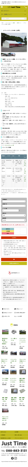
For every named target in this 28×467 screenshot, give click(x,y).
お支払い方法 (7, 316)
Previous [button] (3, 42)
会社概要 (16, 431)
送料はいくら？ (19, 308)
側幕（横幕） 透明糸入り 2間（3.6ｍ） (23, 380)
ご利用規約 (3, 435)
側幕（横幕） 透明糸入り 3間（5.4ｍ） (14, 399)
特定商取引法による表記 (6, 438)
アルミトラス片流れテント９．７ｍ (4, 361)
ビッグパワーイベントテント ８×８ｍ (13, 380)
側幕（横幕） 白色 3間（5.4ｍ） (22, 399)
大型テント (19, 22)
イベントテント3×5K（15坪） (13, 361)
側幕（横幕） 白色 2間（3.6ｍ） (5, 399)
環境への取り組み (18, 435)
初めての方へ (7, 308)
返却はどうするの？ (8, 312)
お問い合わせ (3, 431)
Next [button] (24, 42)
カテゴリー (6, 10)
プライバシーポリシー (19, 438)
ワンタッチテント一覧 (9, 145)
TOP (2, 22)
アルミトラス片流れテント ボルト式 (5, 418)
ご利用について (7, 14)
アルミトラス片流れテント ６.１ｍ (22, 361)
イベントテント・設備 (10, 22)
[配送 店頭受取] (14, 215)
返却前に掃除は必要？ (20, 312)
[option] (14, 42)
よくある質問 (19, 316)
